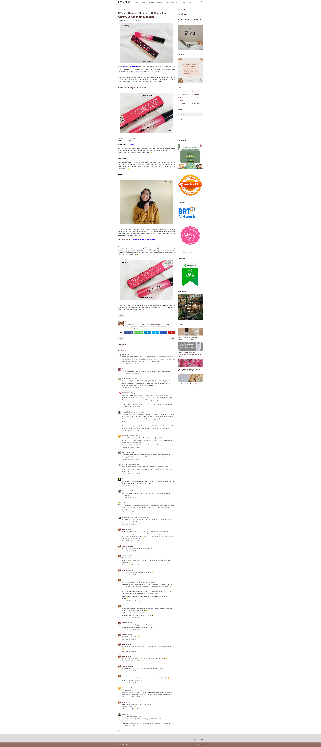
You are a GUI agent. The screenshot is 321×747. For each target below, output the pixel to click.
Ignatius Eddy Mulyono (129, 464)
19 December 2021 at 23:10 (131, 497)
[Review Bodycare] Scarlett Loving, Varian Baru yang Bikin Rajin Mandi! (189, 370)
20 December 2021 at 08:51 (131, 670)
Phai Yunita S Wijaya (128, 491)
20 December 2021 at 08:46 (131, 600)
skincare (122, 315)
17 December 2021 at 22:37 (131, 373)
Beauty (143, 2)
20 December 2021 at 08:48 (131, 617)
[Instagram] (181, 14)
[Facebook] (195, 739)
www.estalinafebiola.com (130, 436)
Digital (178, 2)
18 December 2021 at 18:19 (131, 447)
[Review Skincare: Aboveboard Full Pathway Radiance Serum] (190, 335)
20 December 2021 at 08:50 (131, 661)
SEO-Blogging (160, 2)
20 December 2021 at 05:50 (131, 512)
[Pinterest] (171, 332)
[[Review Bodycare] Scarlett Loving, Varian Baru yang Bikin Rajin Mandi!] (190, 367)
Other (189, 2)
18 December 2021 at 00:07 (131, 387)
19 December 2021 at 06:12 (131, 459)
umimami (125, 503)
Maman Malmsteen (128, 378)
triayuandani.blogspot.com (130, 688)
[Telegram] (147, 332)
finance (196, 97)
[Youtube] (182, 14)
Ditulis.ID (125, 354)
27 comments (146, 20)
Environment (170, 2)
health (181, 100)
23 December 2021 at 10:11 (131, 709)
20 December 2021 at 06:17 (131, 524)
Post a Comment (123, 731)
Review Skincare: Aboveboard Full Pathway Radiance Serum (188, 338)
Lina (123, 369)
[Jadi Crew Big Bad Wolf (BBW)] (190, 381)
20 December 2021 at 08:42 (131, 565)
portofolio (182, 103)
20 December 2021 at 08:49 (131, 639)
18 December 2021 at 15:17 (130, 430)
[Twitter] (155, 332)
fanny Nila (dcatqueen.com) (131, 412)
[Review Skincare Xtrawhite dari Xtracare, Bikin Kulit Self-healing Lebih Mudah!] (190, 350)
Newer (121, 338)
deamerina (128, 322)
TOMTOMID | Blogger (129, 393)
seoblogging (197, 103)
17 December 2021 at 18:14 (130, 363)
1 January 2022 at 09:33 (130, 725)
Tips (184, 2)
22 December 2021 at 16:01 (131, 697)
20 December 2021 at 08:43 (131, 574)
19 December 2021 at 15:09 (131, 473)
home (195, 100)
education (196, 94)
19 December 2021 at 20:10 (131, 485)
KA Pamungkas (127, 452)
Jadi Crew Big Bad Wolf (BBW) (187, 384)
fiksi (181, 97)
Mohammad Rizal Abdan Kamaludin (133, 517)
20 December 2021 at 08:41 (131, 541)
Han (123, 479)
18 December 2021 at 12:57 (131, 406)
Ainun (124, 714)
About (137, 2)
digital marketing (184, 94)
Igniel (201, 744)
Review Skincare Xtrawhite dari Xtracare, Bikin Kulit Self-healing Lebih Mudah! (190, 354)
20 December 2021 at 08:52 (131, 682)
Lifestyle (151, 2)
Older (172, 338)
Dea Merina (124, 2)
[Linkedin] (163, 332)
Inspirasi (196, 91)
